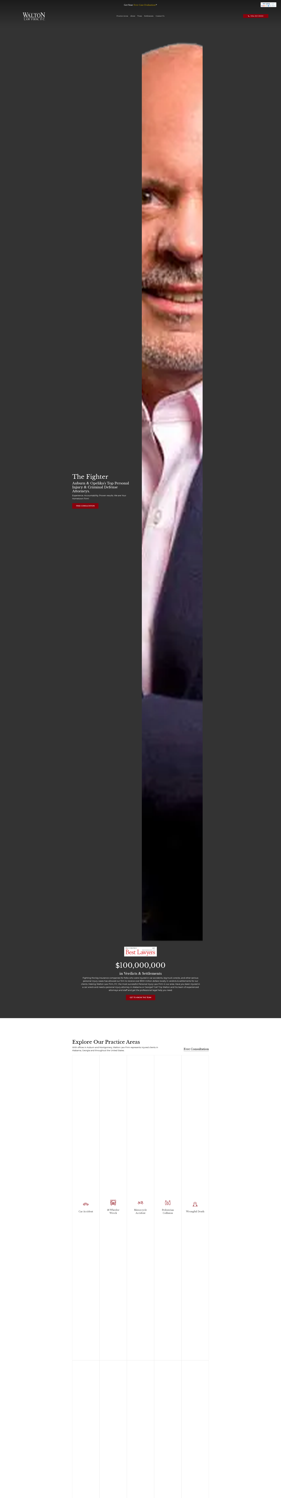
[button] (85, 506)
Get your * (140, 5)
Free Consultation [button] (196, 1049)
